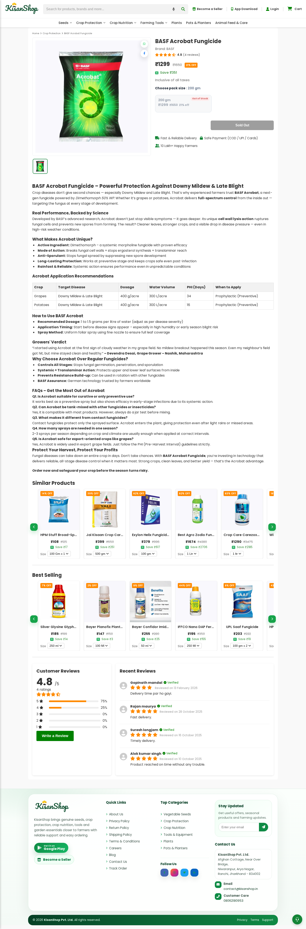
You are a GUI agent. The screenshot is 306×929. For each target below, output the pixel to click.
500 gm (100, 553)
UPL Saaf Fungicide (242, 626)
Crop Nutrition (121, 23)
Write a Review (55, 736)
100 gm (146, 553)
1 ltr (235, 553)
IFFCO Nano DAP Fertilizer (199, 626)
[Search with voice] (173, 9)
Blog (112, 855)
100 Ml (99, 645)
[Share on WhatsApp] (144, 44)
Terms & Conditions (124, 841)
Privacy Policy (119, 821)
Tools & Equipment (178, 834)
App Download (246, 9)
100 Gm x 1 (57, 553)
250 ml (54, 645)
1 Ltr (190, 553)
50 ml (144, 645)
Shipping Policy (120, 834)
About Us (116, 814)
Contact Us (118, 861)
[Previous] (34, 527)
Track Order (118, 868)
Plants (177, 23)
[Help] (297, 919)
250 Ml (191, 645)
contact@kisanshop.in (241, 889)
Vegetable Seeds (177, 814)
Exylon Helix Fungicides (151, 534)
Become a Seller (210, 9)
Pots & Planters (198, 23)
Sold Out (242, 125)
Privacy (242, 920)
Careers (115, 848)
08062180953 (233, 900)
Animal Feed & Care (231, 23)
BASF (170, 48)
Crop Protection (89, 23)
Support (267, 920)
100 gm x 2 (240, 645)
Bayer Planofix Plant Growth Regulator (119, 626)
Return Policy (119, 828)
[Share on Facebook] (144, 53)
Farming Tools (152, 23)
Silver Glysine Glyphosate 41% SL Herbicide (76, 626)
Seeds (63, 23)
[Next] (272, 527)
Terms (254, 920)
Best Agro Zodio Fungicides (201, 534)
